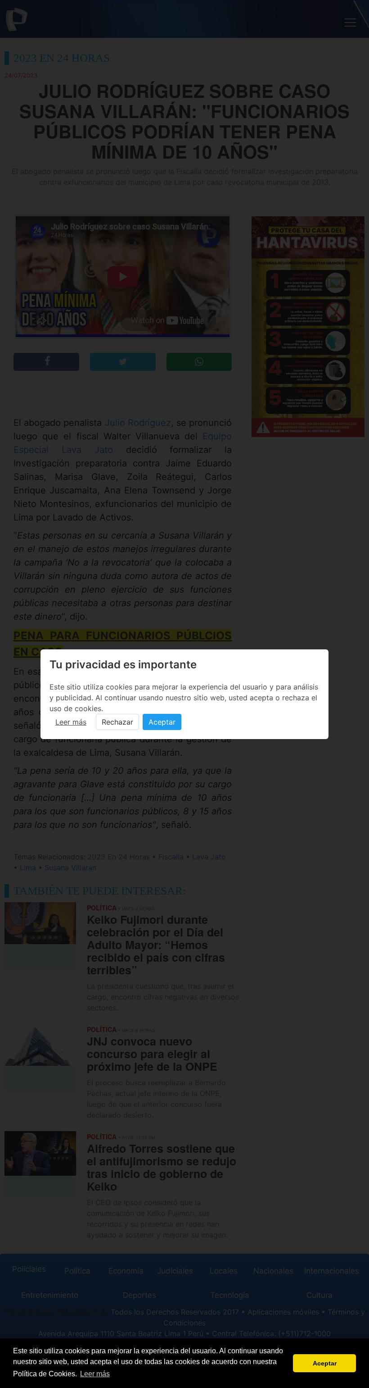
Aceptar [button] (325, 1363)
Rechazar (117, 721)
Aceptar (162, 721)
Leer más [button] (95, 1374)
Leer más (70, 721)
